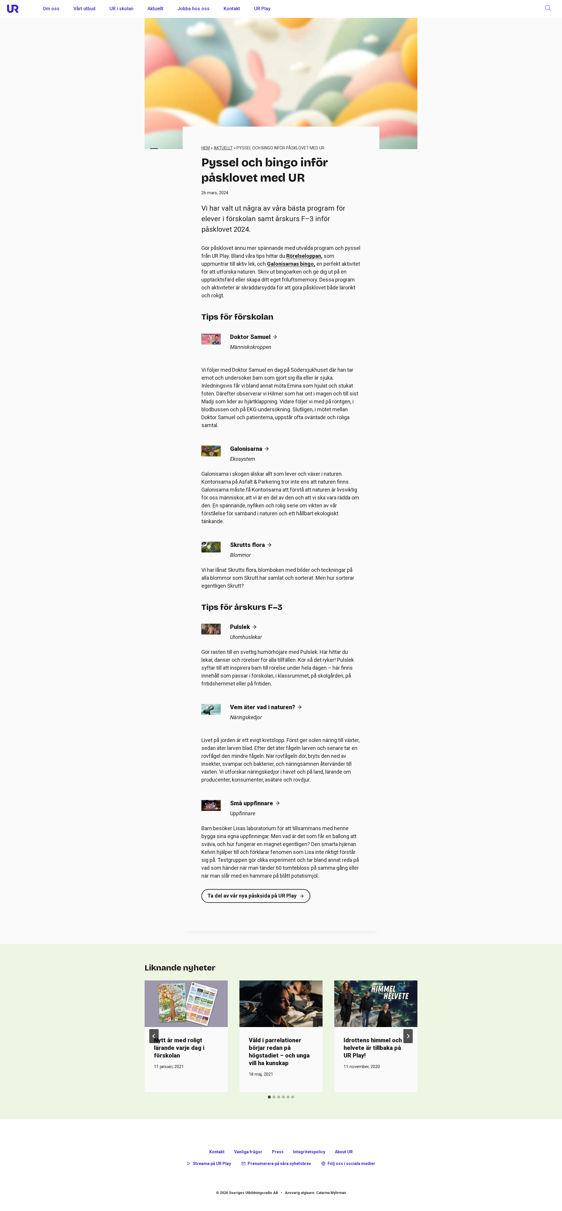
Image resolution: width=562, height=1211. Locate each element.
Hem (205, 148)
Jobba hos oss (193, 8)
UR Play (262, 8)
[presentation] (186, 1003)
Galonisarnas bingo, (291, 264)
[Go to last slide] (154, 1036)
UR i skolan (121, 8)
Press (278, 1151)
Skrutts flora (247, 544)
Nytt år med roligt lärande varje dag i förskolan (179, 1048)
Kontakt (232, 8)
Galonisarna (246, 448)
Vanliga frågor (248, 1151)
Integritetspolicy (309, 1151)
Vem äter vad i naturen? (262, 707)
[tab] (269, 1097)
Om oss (51, 8)
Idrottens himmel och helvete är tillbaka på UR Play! (373, 1048)
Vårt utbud (84, 8)
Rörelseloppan (303, 256)
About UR (344, 1151)
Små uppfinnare (251, 803)
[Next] (408, 1036)
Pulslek (240, 626)
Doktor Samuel (250, 336)
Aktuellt (155, 8)
